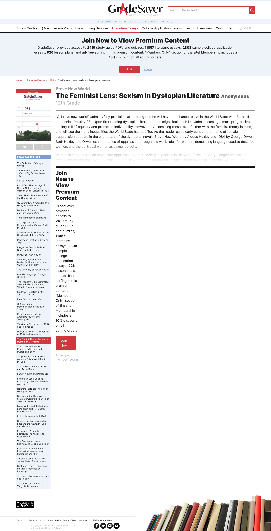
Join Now (130, 69)
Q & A (45, 28)
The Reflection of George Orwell (30, 164)
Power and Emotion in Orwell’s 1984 (32, 241)
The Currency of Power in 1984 (33, 269)
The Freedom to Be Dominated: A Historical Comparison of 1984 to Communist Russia (33, 284)
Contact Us (21, 520)
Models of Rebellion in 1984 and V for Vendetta (31, 293)
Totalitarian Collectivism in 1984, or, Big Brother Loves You (31, 173)
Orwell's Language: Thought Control (31, 275)
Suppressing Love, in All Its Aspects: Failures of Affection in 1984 (32, 359)
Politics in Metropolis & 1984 (31, 416)
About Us (40, 520)
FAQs (31, 520)
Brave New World (73, 88)
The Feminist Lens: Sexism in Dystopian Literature (32, 340)
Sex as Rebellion (25, 180)
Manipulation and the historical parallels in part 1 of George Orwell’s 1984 (32, 409)
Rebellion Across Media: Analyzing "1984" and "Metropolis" (29, 317)
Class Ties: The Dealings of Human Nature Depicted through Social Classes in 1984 (33, 188)
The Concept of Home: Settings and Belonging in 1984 (33, 442)
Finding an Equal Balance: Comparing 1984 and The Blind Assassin (33, 381)
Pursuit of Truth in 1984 (29, 254)
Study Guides (27, 28)
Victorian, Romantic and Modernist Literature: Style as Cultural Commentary (32, 262)
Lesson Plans (62, 28)
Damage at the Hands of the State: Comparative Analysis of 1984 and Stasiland (33, 399)
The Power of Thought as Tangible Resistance (30, 485)
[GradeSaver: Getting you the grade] (135, 10)
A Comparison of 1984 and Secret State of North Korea (31, 460)
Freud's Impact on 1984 (29, 299)
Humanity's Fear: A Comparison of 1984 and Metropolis (33, 333)
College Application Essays (162, 28)
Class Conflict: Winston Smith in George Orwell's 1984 (33, 204)
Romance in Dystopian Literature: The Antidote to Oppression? (30, 434)
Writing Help (225, 28)
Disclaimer (83, 520)
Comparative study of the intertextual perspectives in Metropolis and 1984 (31, 451)
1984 (51, 80)
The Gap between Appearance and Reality (33, 477)
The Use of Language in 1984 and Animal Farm (32, 367)
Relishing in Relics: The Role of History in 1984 (32, 390)
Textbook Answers (199, 28)
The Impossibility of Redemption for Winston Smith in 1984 (32, 225)
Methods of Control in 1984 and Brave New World (31, 211)
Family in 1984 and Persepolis (32, 373)
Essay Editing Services (92, 28)
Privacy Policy (54, 520)
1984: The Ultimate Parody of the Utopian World (32, 196)
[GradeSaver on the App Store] (25, 504)
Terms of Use (69, 520)
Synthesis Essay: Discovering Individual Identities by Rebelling (32, 469)
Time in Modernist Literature (31, 217)
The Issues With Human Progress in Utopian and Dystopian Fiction (29, 349)
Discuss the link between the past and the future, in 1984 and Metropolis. (32, 424)
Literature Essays (125, 28)
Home (19, 80)
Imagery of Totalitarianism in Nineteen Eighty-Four (31, 248)
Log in (247, 28)
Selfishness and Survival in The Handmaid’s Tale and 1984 (33, 234)
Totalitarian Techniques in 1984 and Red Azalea (33, 325)
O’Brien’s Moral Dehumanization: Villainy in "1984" (30, 307)
